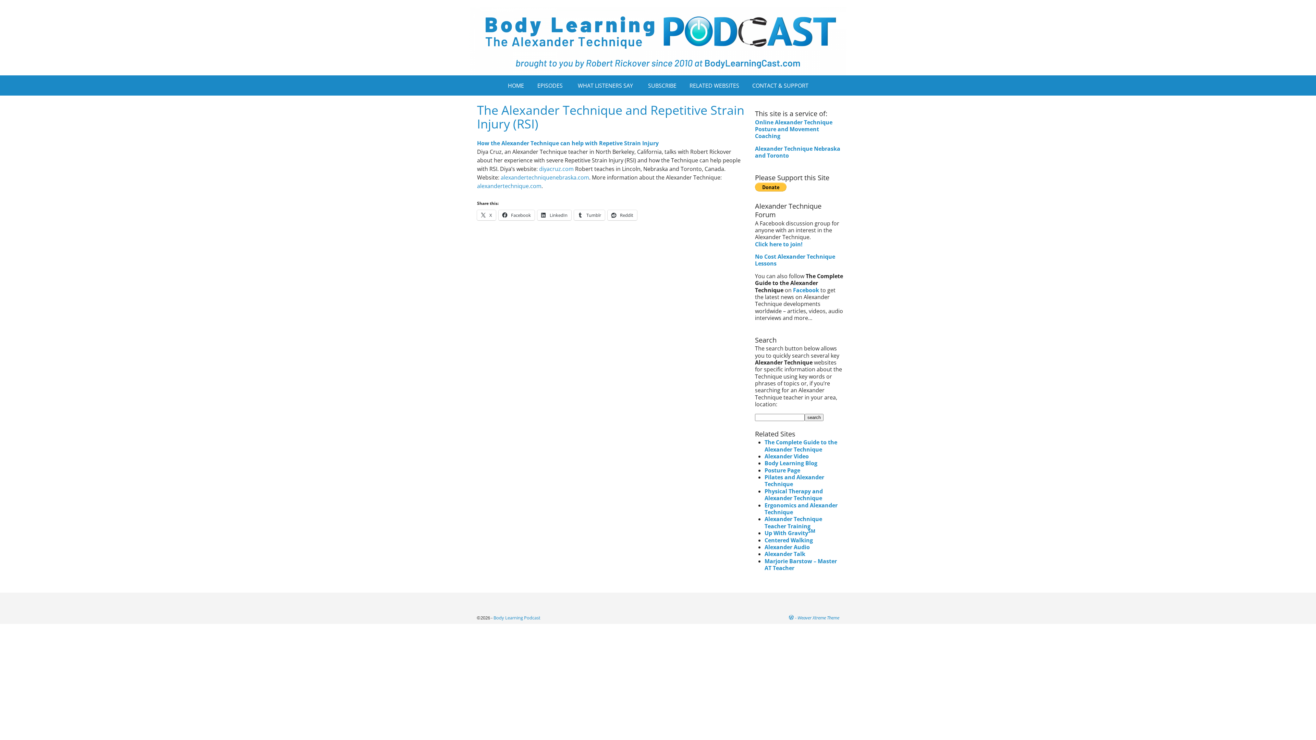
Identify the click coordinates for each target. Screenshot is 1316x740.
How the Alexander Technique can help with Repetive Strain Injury (568, 143)
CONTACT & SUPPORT (780, 85)
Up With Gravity (790, 533)
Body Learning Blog (791, 463)
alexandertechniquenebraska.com (545, 177)
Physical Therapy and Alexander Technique (794, 495)
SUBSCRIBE (662, 85)
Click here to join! (779, 244)
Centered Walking (789, 540)
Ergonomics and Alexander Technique (801, 509)
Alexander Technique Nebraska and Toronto (797, 152)
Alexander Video (787, 456)
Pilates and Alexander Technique (794, 480)
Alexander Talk (785, 554)
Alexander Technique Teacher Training (793, 522)
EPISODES (550, 85)
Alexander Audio (787, 547)
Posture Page (782, 470)
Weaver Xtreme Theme (818, 618)
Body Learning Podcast (517, 618)
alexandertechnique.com (509, 186)
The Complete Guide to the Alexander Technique (801, 446)
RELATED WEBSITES (714, 85)
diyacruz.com (556, 169)
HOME (516, 85)
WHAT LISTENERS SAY (605, 85)
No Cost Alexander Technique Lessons (795, 260)
